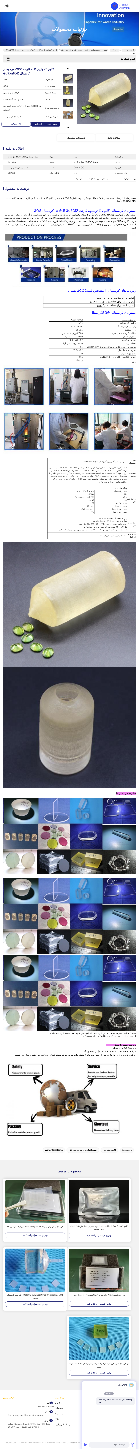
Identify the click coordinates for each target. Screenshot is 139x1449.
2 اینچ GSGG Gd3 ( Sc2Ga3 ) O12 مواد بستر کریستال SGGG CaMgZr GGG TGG (99, 1228)
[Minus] (85, 1385)
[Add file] (132, 1445)
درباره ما (58, 1402)
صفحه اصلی (131, 50)
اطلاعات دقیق (114, 137)
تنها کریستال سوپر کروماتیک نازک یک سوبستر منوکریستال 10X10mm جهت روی (99, 1365)
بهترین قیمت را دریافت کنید (46, 124)
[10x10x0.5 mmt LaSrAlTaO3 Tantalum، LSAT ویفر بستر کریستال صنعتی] (35, 1270)
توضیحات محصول (76, 137)
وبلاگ (57, 1419)
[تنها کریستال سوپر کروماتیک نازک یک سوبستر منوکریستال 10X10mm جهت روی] (99, 1339)
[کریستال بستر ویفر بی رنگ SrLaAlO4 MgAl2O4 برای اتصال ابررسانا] (35, 1202)
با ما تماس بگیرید (62, 1424)
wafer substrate (54, 1150)
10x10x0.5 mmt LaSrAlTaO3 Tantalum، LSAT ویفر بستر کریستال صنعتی (35, 1297)
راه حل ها (59, 1413)
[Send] (85, 1445)
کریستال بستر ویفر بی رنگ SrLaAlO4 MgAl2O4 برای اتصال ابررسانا (35, 1226)
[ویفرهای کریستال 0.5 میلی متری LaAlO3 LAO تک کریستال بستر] (99, 1270)
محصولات (115, 50)
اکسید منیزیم (110, 1150)
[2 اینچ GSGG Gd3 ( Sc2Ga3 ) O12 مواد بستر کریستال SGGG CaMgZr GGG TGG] (99, 1201)
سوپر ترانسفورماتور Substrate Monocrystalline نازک (84, 50)
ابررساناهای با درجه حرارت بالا (83, 1150)
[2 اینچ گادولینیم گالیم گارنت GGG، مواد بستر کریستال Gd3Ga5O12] (106, 96)
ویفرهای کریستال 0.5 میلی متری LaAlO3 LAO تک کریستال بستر (99, 1295)
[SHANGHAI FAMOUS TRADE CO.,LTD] (121, 6)
